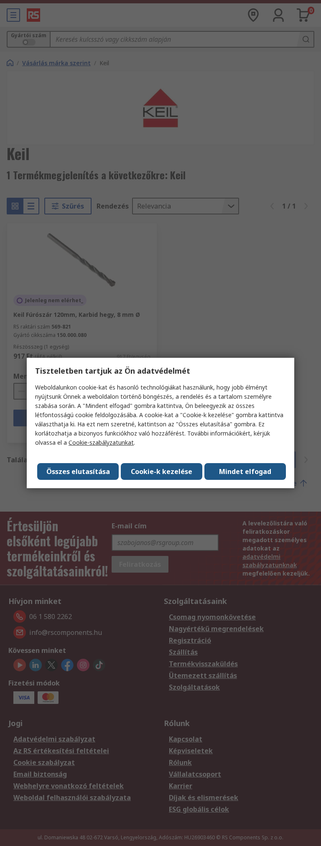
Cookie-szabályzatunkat (101, 442)
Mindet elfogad (245, 471)
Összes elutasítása (78, 471)
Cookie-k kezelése (161, 471)
